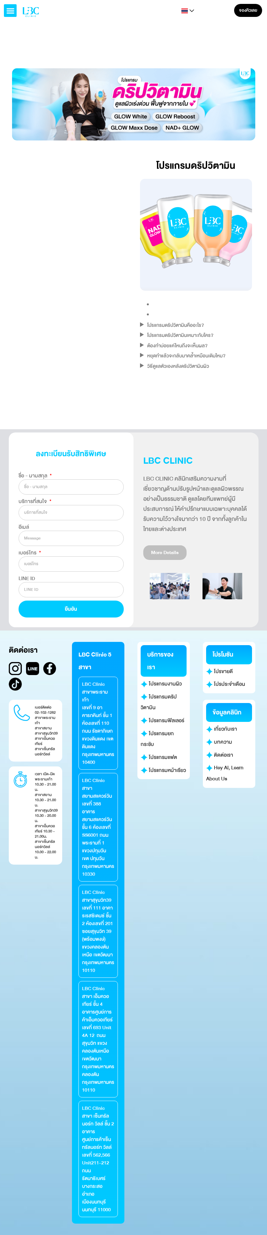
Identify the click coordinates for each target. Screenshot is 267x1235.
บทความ (222, 742)
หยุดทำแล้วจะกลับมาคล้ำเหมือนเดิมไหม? (186, 356)
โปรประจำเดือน (229, 684)
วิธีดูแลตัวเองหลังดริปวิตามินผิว (178, 366)
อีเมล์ (24, 527)
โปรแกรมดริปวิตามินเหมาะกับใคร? (180, 335)
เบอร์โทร (28, 552)
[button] (10, 10)
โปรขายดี (223, 671)
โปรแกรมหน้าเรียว (167, 770)
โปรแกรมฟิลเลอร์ (166, 720)
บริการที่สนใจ (33, 501)
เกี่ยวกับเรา (225, 729)
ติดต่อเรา (223, 755)
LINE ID (27, 578)
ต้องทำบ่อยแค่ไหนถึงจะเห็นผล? (177, 345)
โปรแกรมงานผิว (165, 683)
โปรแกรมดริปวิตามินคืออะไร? (175, 325)
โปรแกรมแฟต (162, 757)
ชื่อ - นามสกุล (34, 475)
